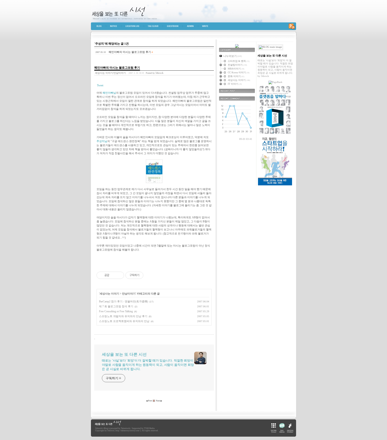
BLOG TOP (99, 27)
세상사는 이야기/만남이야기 (110, 73)
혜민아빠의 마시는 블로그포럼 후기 (130, 52)
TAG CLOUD (155, 27)
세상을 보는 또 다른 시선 (193, 11)
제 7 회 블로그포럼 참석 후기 (116, 306)
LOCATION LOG (135, 27)
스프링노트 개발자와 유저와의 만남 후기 (123, 316)
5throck (98, 428)
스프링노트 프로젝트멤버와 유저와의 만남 (124, 321)
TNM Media (149, 428)
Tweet (100, 85)
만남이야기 (128, 293)
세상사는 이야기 (109, 293)
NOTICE (116, 27)
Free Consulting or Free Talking (116, 311)
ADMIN (192, 27)
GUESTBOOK (175, 27)
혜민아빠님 (109, 92)
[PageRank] (275, 82)
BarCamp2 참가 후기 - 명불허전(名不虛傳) (123, 301)
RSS (291, 27)
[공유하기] (113, 275)
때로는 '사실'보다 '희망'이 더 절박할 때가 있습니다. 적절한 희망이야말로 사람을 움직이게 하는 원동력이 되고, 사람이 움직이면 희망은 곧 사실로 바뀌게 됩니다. (148, 365)
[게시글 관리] (119, 275)
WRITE (206, 27)
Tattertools (125, 428)
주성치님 (102, 141)
